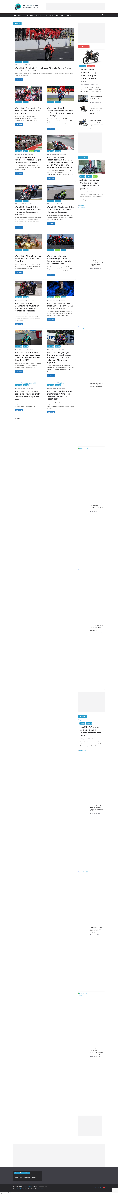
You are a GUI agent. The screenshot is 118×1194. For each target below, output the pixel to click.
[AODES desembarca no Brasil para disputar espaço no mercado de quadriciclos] (91, 167)
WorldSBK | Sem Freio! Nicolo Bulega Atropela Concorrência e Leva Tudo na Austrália (43, 69)
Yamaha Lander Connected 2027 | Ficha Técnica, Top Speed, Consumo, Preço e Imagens (90, 75)
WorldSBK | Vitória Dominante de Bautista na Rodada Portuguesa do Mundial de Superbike (27, 307)
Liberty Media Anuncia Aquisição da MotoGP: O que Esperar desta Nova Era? (28, 160)
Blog (45, 15)
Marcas (20, 15)
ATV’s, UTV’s (59, 15)
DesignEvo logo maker (17, 1193)
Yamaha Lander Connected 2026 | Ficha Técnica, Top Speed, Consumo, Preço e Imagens (96, 110)
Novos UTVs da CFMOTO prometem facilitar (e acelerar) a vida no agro (96, 384)
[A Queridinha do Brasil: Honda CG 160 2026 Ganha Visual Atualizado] (83, 99)
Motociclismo (18, 62)
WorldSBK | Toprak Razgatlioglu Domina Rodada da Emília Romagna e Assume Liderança (60, 112)
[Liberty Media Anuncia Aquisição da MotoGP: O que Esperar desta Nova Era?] (28, 142)
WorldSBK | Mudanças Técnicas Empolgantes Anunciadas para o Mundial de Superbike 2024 (59, 260)
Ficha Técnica (83, 66)
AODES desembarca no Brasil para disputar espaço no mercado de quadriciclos (90, 184)
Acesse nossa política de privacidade (25, 1177)
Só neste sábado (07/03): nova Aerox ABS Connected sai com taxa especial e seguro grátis (96, 1051)
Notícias (38, 15)
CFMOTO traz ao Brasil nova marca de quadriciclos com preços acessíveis (96, 506)
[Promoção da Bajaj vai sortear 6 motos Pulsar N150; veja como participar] (83, 931)
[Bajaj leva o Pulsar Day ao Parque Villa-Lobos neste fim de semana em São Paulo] (83, 809)
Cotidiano (30, 15)
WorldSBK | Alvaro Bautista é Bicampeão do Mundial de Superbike (28, 258)
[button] (24, 15)
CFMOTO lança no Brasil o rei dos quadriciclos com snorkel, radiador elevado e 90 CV (96, 628)
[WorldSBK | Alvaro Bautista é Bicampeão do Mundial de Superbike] (28, 241)
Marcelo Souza (32, 65)
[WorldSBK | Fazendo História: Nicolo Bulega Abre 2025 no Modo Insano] (28, 93)
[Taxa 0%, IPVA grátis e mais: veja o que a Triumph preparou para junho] (91, 720)
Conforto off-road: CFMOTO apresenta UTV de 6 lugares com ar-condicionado (96, 263)
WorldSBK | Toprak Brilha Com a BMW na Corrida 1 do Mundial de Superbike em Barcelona (28, 211)
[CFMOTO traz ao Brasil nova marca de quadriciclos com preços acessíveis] (83, 507)
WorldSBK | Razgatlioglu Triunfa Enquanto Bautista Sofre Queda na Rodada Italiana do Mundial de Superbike (59, 357)
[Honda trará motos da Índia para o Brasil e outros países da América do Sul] (83, 124)
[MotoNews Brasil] (15, 15)
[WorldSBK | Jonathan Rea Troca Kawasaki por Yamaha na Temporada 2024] (60, 288)
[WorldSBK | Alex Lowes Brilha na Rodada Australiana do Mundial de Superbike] (60, 192)
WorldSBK (26, 62)
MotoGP (25, 151)
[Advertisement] (75, 6)
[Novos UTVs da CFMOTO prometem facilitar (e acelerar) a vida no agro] (83, 386)
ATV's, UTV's (82, 176)
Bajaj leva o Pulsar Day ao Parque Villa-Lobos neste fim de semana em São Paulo (96, 808)
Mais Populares (91, 66)
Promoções (89, 723)
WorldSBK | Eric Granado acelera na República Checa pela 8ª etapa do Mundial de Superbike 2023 (28, 356)
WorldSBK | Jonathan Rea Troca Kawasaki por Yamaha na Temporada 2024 (60, 306)
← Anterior (16, 418)
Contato (68, 15)
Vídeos (51, 15)
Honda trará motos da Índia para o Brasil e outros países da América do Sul (96, 123)
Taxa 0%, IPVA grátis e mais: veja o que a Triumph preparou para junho (90, 731)
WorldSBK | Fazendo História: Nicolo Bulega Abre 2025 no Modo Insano (28, 110)
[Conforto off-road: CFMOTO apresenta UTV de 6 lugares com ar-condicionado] (83, 264)
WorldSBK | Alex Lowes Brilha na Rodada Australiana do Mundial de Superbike (60, 209)
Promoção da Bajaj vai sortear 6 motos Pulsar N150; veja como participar (96, 930)
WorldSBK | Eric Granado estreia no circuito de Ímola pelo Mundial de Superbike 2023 (27, 395)
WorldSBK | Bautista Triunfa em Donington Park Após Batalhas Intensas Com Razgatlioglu (59, 395)
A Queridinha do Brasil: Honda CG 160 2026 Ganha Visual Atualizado (96, 98)
